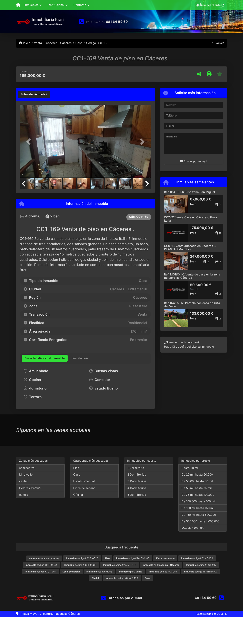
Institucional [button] (56, 5)
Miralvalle (26, 474)
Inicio (26, 43)
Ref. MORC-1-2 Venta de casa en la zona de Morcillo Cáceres (192, 276)
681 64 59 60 (117, 22)
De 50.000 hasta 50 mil (197, 481)
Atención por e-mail (125, 598)
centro (23, 481)
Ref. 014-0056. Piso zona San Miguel (189, 192)
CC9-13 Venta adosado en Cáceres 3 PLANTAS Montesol (190, 247)
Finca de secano (84, 488)
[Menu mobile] (18, 5)
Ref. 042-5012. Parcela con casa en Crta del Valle (192, 304)
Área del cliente (210, 5)
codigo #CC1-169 (44, 558)
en (161, 565)
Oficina (78, 494)
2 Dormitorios (136, 474)
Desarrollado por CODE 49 (211, 613)
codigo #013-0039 (197, 558)
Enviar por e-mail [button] (195, 161)
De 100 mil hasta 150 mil (197, 508)
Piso (76, 468)
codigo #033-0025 (82, 558)
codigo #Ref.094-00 (132, 558)
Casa (78, 43)
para (130, 571)
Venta (38, 43)
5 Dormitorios (136, 494)
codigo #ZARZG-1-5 (119, 565)
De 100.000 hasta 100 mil (198, 501)
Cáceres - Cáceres (58, 43)
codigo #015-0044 (41, 565)
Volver (219, 43)
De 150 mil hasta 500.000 (198, 514)
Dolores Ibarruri (30, 488)
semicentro (27, 468)
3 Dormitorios (136, 481)
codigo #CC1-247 (201, 565)
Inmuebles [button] (31, 5)
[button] (29, 141)
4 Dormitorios (136, 488)
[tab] (34, 94)
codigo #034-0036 (122, 578)
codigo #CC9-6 (163, 571)
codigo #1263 (99, 571)
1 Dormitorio (135, 468)
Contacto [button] (79, 5)
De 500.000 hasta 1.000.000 (200, 521)
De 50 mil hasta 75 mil (196, 488)
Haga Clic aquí (174, 346)
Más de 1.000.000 (193, 528)
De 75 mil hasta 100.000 (197, 494)
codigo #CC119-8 (40, 571)
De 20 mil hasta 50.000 (197, 474)
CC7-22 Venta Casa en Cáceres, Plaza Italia (190, 219)
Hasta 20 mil (190, 468)
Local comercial (84, 481)
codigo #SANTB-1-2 (200, 571)
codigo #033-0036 (80, 565)
